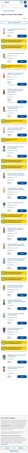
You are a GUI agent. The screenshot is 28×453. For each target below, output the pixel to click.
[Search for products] (25, 6)
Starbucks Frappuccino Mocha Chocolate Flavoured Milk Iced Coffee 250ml (15, 229)
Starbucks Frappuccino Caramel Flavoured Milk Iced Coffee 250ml (16, 244)
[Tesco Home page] (6, 2)
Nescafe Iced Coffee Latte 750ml (15, 53)
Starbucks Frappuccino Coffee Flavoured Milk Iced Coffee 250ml (16, 174)
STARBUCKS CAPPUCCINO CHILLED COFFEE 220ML (16, 355)
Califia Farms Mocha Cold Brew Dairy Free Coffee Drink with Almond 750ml (15, 90)
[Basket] (25, 2)
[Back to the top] (15, 384)
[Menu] (2, 2)
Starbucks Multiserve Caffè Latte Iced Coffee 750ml (15, 314)
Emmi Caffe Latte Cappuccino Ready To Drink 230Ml (15, 328)
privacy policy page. (5, 425)
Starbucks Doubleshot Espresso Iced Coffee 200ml (15, 147)
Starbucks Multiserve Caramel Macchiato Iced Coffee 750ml (15, 286)
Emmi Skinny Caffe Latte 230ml (15, 202)
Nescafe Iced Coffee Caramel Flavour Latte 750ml (15, 107)
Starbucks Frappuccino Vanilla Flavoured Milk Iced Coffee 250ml (16, 188)
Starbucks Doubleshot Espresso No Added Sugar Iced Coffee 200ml (16, 259)
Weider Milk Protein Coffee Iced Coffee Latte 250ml (15, 367)
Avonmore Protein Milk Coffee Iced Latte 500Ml (16, 29)
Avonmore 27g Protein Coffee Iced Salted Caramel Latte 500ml (16, 128)
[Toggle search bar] (21, 2)
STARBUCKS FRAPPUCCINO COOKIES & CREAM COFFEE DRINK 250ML (16, 301)
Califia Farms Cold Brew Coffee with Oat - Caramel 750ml (15, 73)
